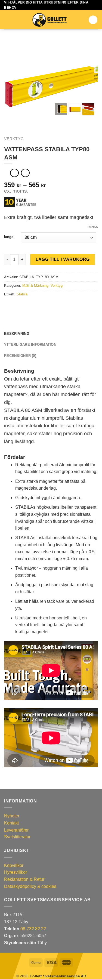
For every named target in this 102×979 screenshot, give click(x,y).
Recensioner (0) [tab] (20, 356)
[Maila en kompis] (27, 305)
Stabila (22, 294)
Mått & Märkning (35, 285)
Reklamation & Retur (24, 879)
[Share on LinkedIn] (34, 305)
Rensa (93, 226)
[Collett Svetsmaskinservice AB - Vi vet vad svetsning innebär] (49, 19)
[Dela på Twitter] (20, 305)
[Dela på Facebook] (14, 305)
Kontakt (11, 823)
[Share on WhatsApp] (7, 305)
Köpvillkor (13, 865)
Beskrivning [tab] (16, 334)
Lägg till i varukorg (63, 259)
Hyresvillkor (15, 872)
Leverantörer (16, 830)
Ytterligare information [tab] (30, 344)
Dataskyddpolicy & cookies (30, 886)
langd (9, 237)
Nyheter (11, 816)
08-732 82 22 (33, 929)
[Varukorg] (93, 20)
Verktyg (14, 139)
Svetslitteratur (17, 837)
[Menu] (7, 20)
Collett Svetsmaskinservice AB (58, 976)
